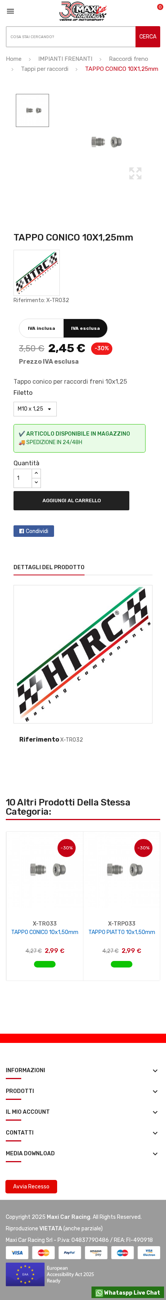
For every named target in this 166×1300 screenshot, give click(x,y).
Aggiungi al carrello (71, 500)
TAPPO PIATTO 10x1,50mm (121, 932)
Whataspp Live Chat (131, 1293)
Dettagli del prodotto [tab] (49, 567)
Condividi (37, 531)
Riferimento (39, 739)
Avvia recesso (31, 1186)
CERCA (147, 36)
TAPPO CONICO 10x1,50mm (44, 932)
